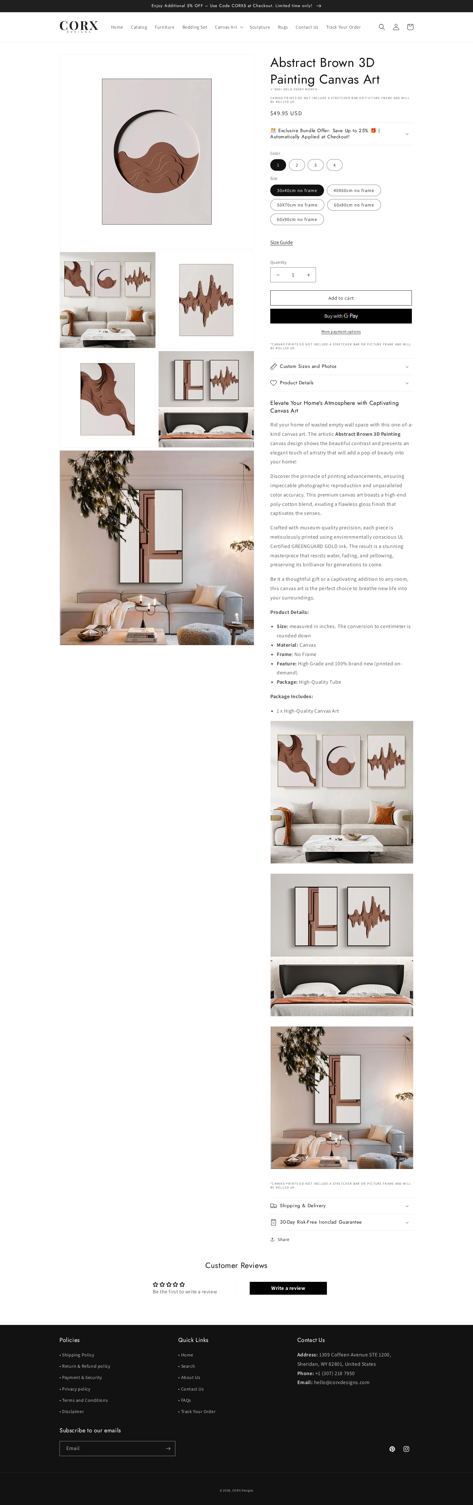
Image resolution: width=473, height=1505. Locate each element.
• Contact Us (191, 1389)
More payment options (341, 331)
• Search (186, 1366)
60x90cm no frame (297, 219)
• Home (185, 1355)
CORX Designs (242, 1490)
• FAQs (184, 1400)
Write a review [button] (288, 1288)
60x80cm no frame (354, 205)
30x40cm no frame (297, 190)
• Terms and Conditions (84, 1400)
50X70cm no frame (297, 205)
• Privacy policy (75, 1389)
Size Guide (281, 242)
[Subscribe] (168, 1448)
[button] (228, 27)
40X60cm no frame (354, 190)
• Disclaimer (72, 1411)
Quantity (278, 262)
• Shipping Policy (77, 1355)
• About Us (189, 1377)
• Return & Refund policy (85, 1366)
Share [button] (284, 1239)
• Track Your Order (197, 1411)
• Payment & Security (81, 1377)
